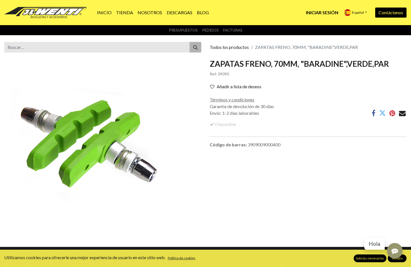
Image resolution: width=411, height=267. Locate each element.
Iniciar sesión (322, 12)
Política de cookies (181, 258)
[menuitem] (104, 12)
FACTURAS (232, 30)
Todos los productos (229, 47)
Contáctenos (391, 12)
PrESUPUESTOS (183, 30)
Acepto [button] (397, 258)
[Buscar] (195, 47)
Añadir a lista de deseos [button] (239, 86)
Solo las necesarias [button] (370, 258)
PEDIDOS (210, 30)
